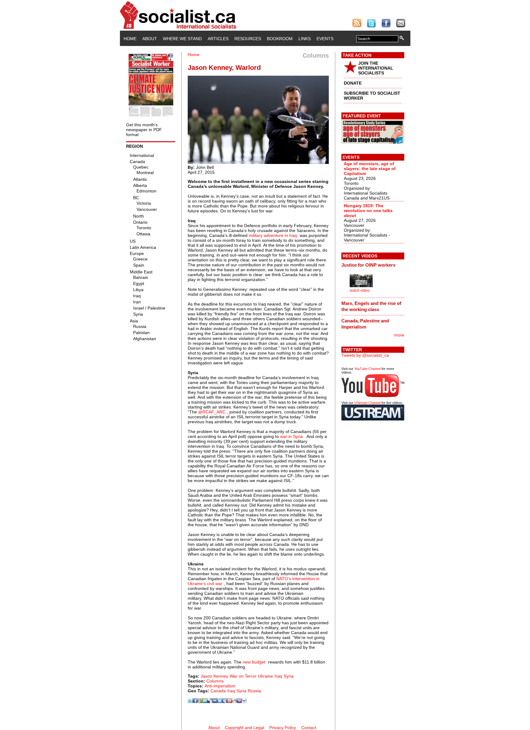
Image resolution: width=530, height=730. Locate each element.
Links (304, 38)
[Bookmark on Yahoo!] (239, 701)
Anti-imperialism (220, 685)
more (399, 335)
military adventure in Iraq (273, 235)
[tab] (372, 265)
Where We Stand (182, 38)
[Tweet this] (190, 701)
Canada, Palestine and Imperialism (365, 323)
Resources (247, 38)
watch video (360, 290)
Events (325, 38)
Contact (308, 727)
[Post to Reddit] (234, 701)
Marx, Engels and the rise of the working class (371, 306)
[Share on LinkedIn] (219, 701)
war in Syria (291, 436)
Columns (215, 681)
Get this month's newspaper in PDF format (144, 129)
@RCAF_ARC (211, 411)
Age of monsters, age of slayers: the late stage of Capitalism (370, 168)
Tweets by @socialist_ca (365, 355)
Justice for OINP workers (368, 265)
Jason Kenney (214, 676)
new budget (254, 662)
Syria (289, 676)
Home (130, 38)
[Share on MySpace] (224, 701)
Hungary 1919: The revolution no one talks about (368, 210)
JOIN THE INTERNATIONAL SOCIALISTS (375, 68)
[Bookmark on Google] (200, 701)
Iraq (278, 676)
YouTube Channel (367, 369)
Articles (218, 38)
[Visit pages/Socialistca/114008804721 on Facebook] (195, 701)
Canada (218, 690)
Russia (254, 690)
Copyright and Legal (244, 727)
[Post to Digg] (214, 701)
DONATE (353, 83)
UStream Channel (367, 403)
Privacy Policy (282, 727)
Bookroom (280, 38)
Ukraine (265, 676)
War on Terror (243, 676)
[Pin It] (229, 701)
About (149, 38)
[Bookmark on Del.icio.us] (209, 701)
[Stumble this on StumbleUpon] (204, 701)
